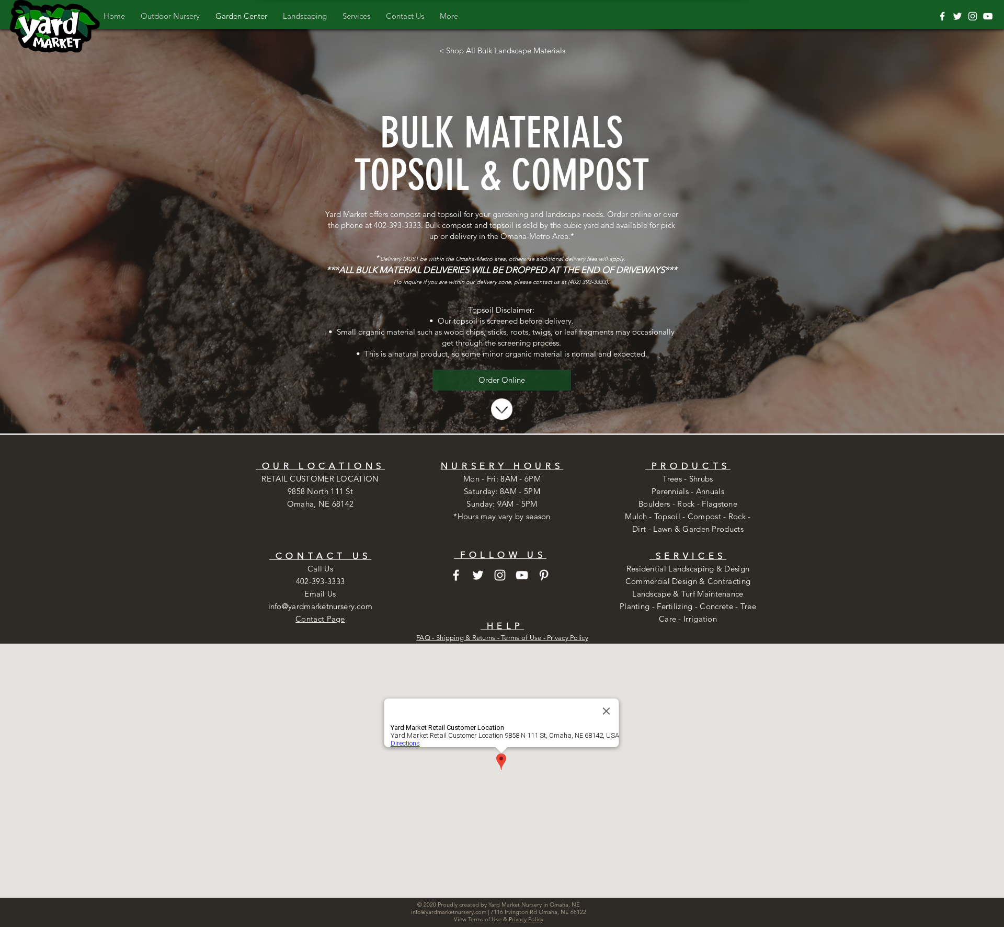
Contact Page (320, 619)
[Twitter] (957, 16)
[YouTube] (988, 16)
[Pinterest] (544, 575)
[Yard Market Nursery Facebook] (942, 16)
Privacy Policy (567, 638)
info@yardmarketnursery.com (320, 606)
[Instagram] (972, 16)
